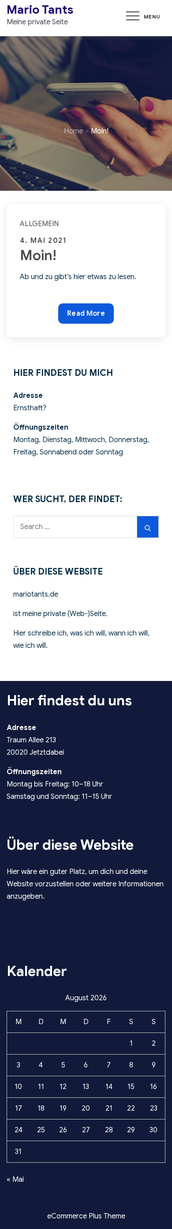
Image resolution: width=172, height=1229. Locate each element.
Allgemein (39, 223)
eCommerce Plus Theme (86, 1216)
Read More (86, 313)
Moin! (38, 255)
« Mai (15, 1179)
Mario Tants (40, 9)
